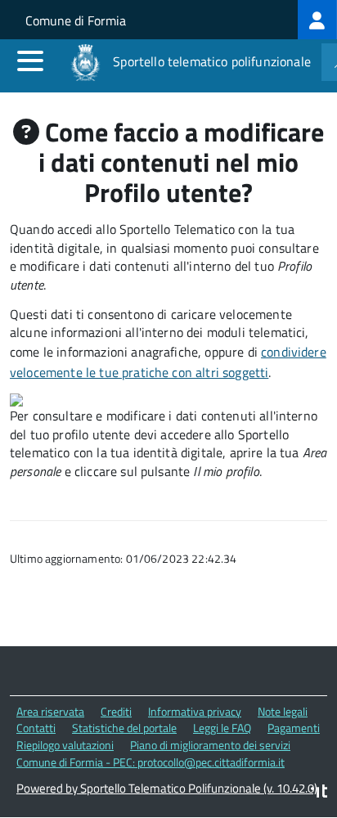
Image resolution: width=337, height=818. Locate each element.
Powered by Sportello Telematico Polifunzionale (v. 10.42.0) (166, 788)
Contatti (36, 727)
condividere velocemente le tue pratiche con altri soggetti (168, 362)
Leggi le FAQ (222, 727)
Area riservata (50, 711)
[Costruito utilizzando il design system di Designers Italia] (319, 793)
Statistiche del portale (124, 727)
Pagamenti (293, 727)
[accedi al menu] (30, 60)
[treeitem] (317, 19)
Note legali (283, 711)
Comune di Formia (75, 20)
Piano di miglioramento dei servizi (210, 744)
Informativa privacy (194, 711)
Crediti (116, 711)
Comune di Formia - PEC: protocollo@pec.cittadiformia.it (150, 762)
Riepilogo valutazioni (65, 744)
